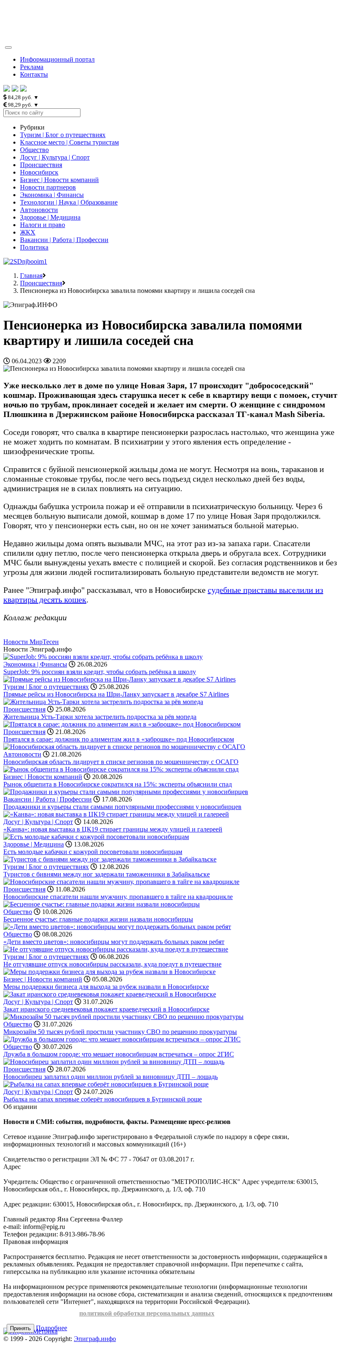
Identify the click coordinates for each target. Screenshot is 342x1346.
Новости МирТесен (31, 641)
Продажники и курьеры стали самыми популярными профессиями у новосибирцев (122, 806)
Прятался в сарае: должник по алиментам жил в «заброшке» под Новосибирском (118, 739)
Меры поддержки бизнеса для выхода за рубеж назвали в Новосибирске (106, 986)
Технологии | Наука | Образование (69, 202)
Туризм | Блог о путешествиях (63, 134)
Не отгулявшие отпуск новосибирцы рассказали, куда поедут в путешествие (112, 964)
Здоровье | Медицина (50, 217)
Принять (20, 1328)
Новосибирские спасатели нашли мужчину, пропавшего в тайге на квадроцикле (118, 896)
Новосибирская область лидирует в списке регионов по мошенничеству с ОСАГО (121, 761)
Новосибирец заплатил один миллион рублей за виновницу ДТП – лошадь (110, 1076)
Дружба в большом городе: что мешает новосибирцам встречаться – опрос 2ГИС (118, 1054)
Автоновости (39, 209)
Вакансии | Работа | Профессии (64, 239)
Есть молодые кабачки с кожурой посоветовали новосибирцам (92, 851)
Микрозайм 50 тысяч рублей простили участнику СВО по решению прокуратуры (120, 1031)
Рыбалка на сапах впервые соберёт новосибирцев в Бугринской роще (102, 1099)
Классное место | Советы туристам (69, 142)
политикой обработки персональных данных (146, 1313)
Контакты (34, 74)
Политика (34, 247)
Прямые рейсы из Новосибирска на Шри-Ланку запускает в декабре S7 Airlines (116, 694)
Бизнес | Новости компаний (59, 179)
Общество (34, 149)
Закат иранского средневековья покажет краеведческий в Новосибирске (106, 1009)
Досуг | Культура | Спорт (55, 157)
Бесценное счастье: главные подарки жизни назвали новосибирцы (98, 919)
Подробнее (51, 1327)
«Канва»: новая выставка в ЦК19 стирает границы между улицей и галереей (112, 829)
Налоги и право (42, 224)
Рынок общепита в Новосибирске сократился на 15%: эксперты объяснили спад (117, 784)
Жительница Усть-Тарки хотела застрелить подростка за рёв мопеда (99, 716)
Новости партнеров (48, 187)
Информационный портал (57, 59)
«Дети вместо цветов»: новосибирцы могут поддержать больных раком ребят (113, 941)
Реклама (31, 66)
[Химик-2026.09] (25, 261)
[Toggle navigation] (8, 47)
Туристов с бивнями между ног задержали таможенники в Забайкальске (106, 874)
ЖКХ (27, 232)
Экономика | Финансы (52, 194)
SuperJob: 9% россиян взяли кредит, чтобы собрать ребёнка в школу (99, 671)
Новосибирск (39, 172)
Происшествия (41, 164)
